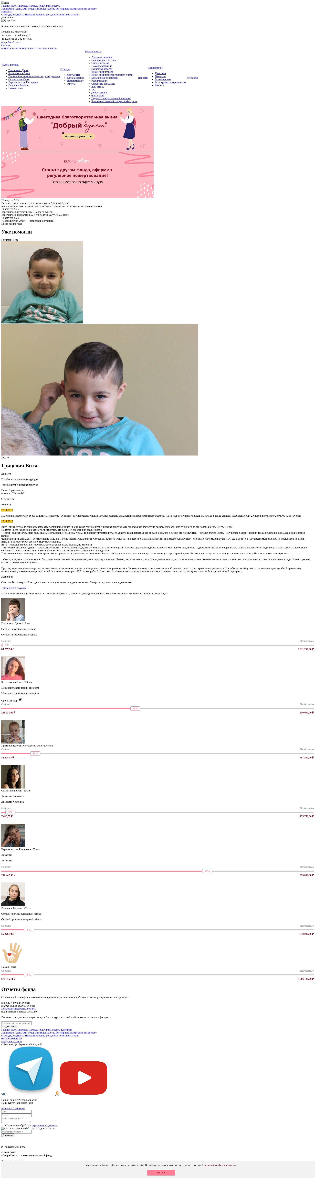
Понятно (161, 1172)
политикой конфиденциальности (220, 1165)
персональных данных (45, 1125)
